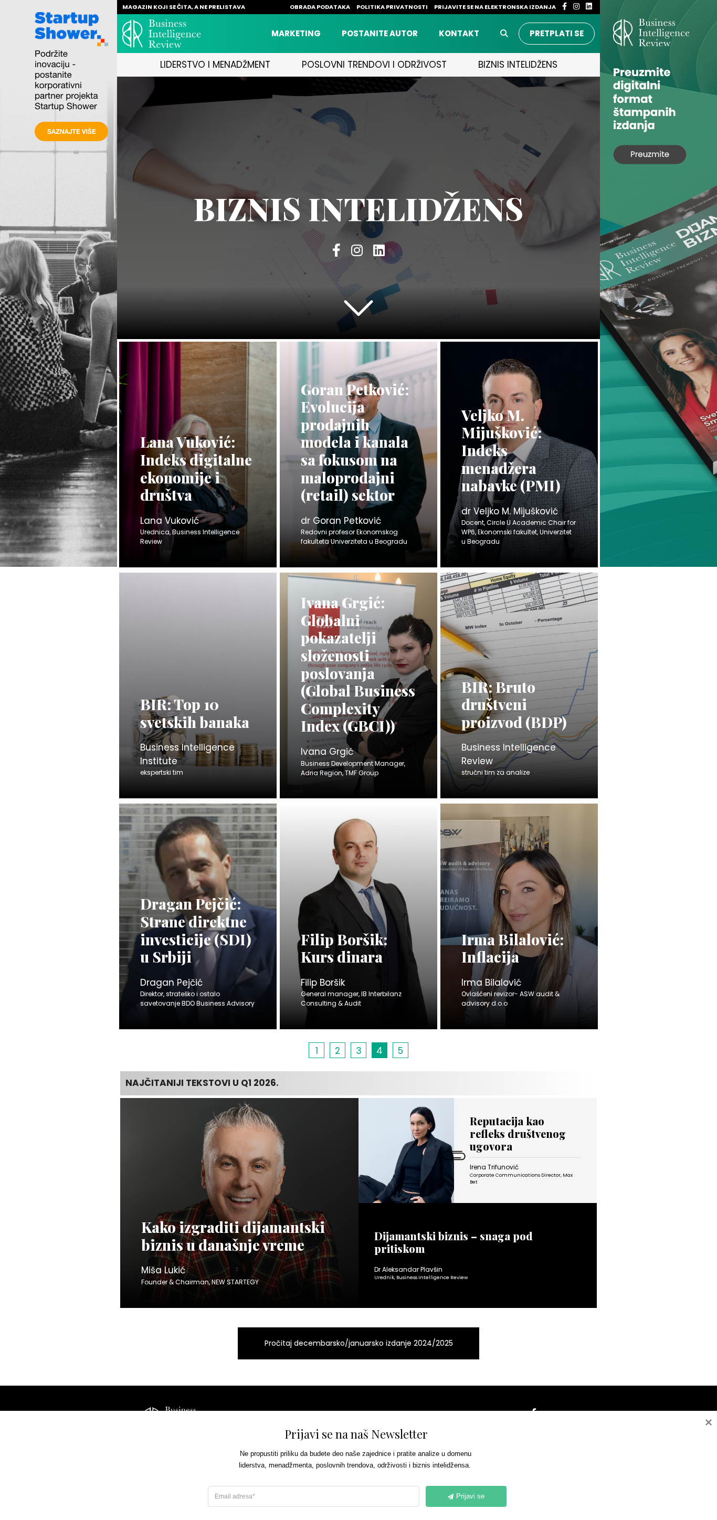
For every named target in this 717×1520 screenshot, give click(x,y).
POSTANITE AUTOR (380, 33)
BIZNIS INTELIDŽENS (517, 64)
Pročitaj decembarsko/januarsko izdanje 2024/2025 (359, 1343)
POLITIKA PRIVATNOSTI (392, 7)
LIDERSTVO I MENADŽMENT (215, 64)
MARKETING (296, 33)
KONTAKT (459, 33)
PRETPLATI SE (557, 33)
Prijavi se (470, 1496)
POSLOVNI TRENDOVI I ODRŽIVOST (374, 64)
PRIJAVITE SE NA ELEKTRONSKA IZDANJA (495, 7)
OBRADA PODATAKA (320, 7)
